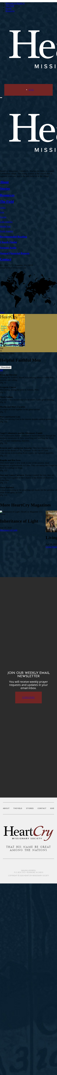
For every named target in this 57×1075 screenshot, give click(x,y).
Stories (8, 8)
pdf (1, 370)
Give (31, 89)
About (6, 808)
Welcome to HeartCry (15, 3)
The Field (10, 6)
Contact (41, 808)
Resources (10, 11)
